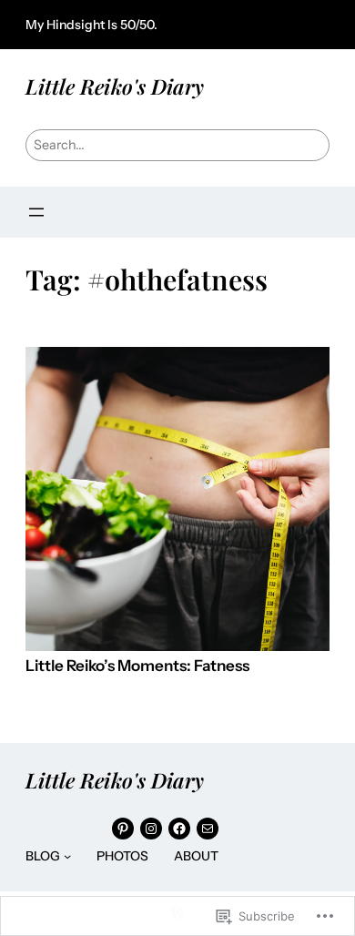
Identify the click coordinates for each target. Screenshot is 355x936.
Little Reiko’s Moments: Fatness (137, 666)
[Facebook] (179, 828)
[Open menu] (36, 212)
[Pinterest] (123, 828)
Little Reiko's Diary (114, 86)
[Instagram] (151, 828)
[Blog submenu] (67, 856)
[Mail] (207, 828)
